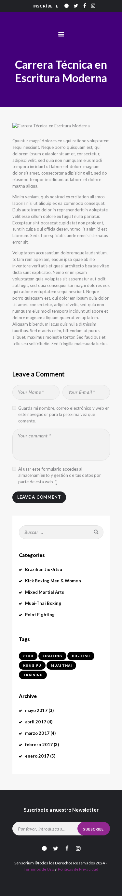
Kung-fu (32, 665)
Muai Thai (61, 665)
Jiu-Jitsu (81, 656)
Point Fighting (40, 614)
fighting (52, 656)
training (33, 675)
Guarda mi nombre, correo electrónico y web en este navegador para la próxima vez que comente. (64, 414)
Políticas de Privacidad (78, 869)
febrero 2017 (39, 744)
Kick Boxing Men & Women (53, 580)
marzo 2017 (37, 733)
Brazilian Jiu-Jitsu (43, 569)
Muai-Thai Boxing (43, 603)
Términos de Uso (39, 869)
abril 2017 (35, 721)
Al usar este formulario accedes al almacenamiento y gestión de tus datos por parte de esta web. (59, 475)
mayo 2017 (36, 710)
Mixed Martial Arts (44, 592)
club (28, 656)
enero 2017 (37, 756)
